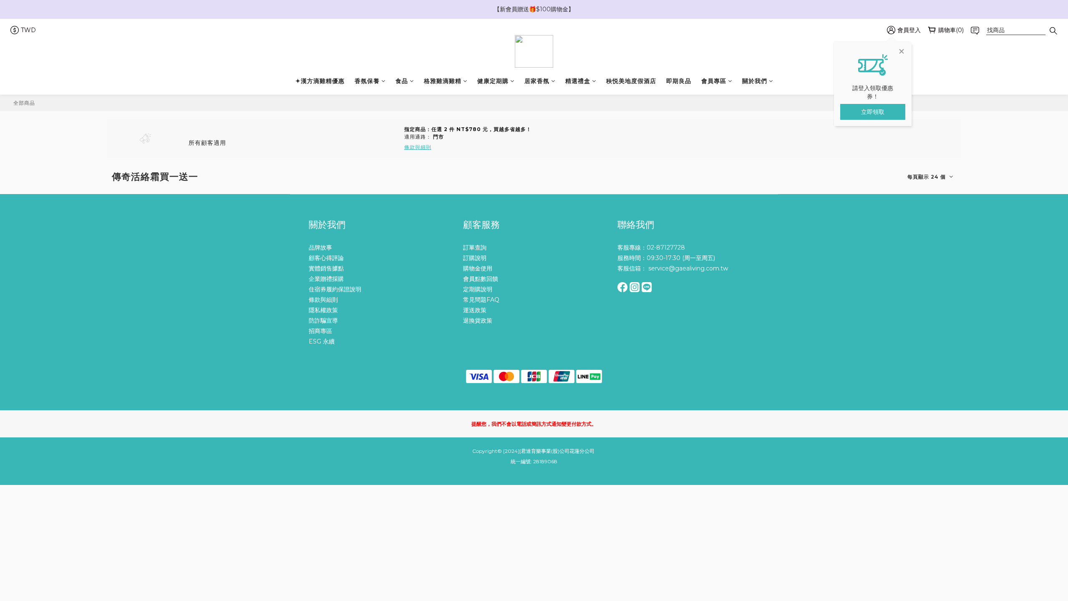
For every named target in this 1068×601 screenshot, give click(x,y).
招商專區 (320, 331)
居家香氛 (536, 81)
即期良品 (678, 81)
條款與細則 (323, 299)
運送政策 (474, 310)
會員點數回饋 (480, 279)
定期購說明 (477, 289)
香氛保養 (367, 81)
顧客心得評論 (326, 258)
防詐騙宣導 (323, 320)
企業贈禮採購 (326, 279)
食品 (401, 81)
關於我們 (754, 81)
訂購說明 (474, 258)
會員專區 (713, 81)
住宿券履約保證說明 (335, 289)
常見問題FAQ (481, 299)
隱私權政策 (323, 310)
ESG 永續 (322, 341)
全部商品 (24, 103)
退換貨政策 (477, 320)
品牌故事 (320, 247)
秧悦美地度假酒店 (631, 81)
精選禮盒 (577, 81)
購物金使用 (477, 268)
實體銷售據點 (326, 268)
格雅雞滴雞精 (442, 81)
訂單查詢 (474, 247)
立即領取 (872, 112)
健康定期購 (493, 81)
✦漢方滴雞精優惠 (320, 81)
